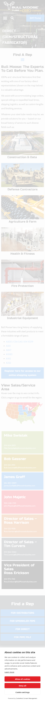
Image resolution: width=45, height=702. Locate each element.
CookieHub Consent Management (26, 698)
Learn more (9, 672)
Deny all (22, 685)
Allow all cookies (22, 679)
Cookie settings (22, 692)
